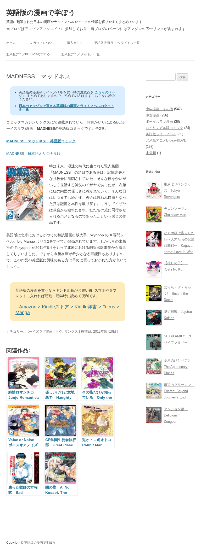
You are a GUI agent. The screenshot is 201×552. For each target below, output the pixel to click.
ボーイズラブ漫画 (39, 331)
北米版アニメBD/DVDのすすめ (28, 54)
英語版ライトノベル (161, 134)
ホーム (11, 43)
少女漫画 (152, 115)
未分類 (151, 153)
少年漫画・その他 (159, 109)
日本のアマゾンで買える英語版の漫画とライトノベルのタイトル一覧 (66, 107)
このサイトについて (41, 43)
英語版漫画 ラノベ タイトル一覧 (117, 43)
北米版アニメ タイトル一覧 (80, 54)
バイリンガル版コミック (164, 128)
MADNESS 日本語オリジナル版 (33, 153)
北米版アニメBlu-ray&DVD (166, 140)
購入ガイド (75, 43)
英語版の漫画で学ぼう (40, 12)
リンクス (71, 331)
